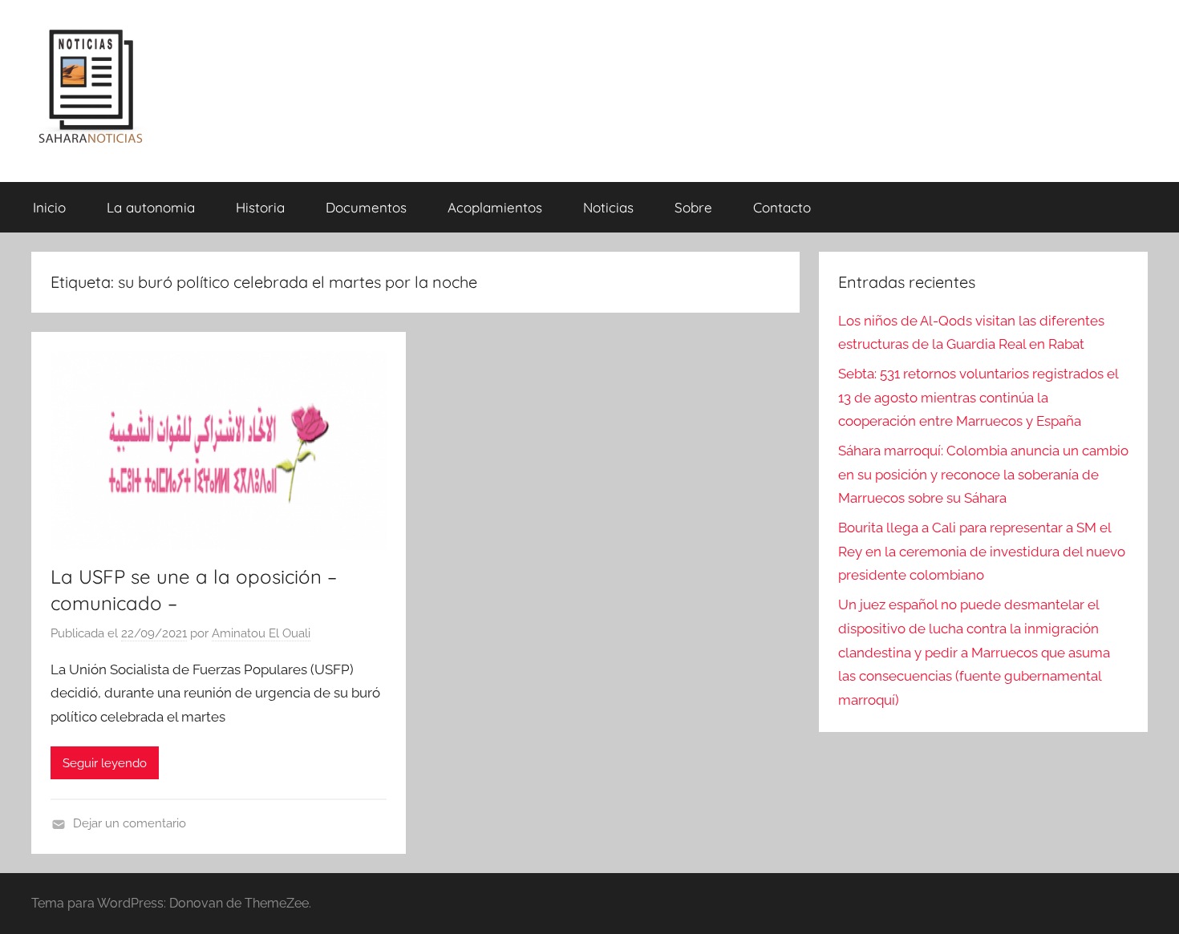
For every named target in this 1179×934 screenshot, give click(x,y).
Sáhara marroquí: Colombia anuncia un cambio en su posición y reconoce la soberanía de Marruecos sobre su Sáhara (983, 475)
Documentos (366, 207)
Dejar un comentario (129, 823)
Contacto (782, 207)
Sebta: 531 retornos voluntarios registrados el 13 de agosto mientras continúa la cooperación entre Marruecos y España (978, 398)
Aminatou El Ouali (261, 633)
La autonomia (151, 207)
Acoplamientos (495, 207)
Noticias (608, 207)
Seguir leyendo (105, 763)
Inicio (49, 207)
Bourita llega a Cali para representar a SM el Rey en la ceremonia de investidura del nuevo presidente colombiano (981, 552)
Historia (260, 207)
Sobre (693, 207)
